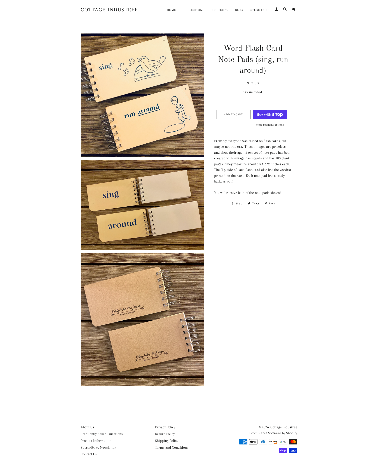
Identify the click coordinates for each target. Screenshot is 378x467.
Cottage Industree (109, 10)
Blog (239, 10)
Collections (194, 10)
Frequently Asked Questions (102, 434)
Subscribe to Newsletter (98, 447)
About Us (87, 427)
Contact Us (89, 454)
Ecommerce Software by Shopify (273, 433)
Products (220, 10)
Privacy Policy (165, 427)
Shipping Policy (166, 441)
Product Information (96, 441)
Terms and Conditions (171, 447)
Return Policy (165, 434)
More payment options (270, 124)
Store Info (259, 10)
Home (171, 10)
